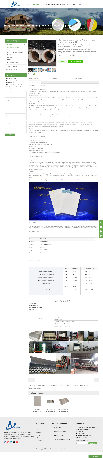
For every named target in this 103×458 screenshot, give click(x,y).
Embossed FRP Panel (11, 66)
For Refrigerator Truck (13, 47)
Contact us (39, 440)
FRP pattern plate (58, 435)
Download (39, 438)
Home (38, 427)
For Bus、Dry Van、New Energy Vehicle (17, 52)
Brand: (53, 78)
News (38, 435)
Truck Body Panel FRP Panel (81, 385)
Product (39, 429)
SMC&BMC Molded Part (12, 70)
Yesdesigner (64, 449)
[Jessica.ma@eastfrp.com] (101, 227)
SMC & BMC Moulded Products (62, 439)
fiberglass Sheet (53, 385)
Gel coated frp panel (34, 388)
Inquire (63, 61)
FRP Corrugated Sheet (12, 62)
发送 (10, 134)
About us (39, 432)
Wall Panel (10, 54)
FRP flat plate (57, 427)
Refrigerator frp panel (65, 385)
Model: (31, 78)
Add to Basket (77, 61)
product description (35, 82)
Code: (76, 78)
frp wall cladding (42, 385)
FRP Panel (9, 44)
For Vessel (10, 57)
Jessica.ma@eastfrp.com (13, 80)
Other (8, 59)
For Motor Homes (12, 50)
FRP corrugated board (60, 431)
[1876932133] (101, 231)
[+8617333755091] (101, 222)
